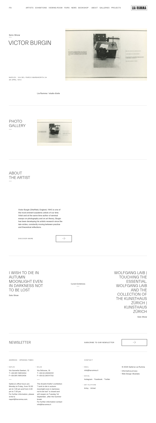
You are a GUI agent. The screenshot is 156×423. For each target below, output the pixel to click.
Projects (116, 8)
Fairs (67, 8)
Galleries (105, 8)
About (94, 8)
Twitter (107, 379)
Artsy (86, 388)
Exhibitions (41, 8)
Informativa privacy (129, 371)
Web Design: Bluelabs (131, 374)
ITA (10, 8)
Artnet (93, 388)
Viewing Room (55, 8)
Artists (29, 8)
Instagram (88, 379)
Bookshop (83, 8)
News (74, 8)
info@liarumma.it (91, 370)
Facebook (98, 379)
